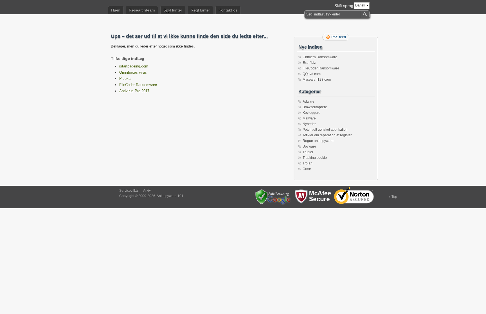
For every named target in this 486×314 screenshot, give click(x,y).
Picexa (124, 78)
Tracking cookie (315, 158)
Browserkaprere (315, 107)
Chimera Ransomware (320, 57)
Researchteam (142, 10)
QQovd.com (312, 74)
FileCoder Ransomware (138, 85)
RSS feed (338, 37)
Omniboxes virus (133, 72)
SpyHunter (172, 10)
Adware (308, 101)
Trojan (307, 163)
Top (394, 197)
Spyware (309, 146)
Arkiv (147, 191)
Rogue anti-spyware (318, 141)
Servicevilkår (129, 191)
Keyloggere (311, 113)
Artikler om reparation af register (327, 135)
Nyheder (309, 124)
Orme (307, 169)
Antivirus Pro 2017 (134, 91)
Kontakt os (228, 10)
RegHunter (200, 10)
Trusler (308, 152)
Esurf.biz (309, 63)
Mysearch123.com (317, 80)
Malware (309, 118)
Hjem (115, 10)
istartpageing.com (133, 66)
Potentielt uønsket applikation (325, 130)
